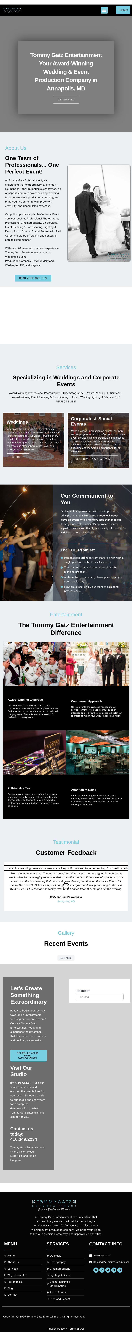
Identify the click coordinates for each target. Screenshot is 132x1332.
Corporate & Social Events (94, 459)
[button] (104, 10)
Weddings (18, 457)
